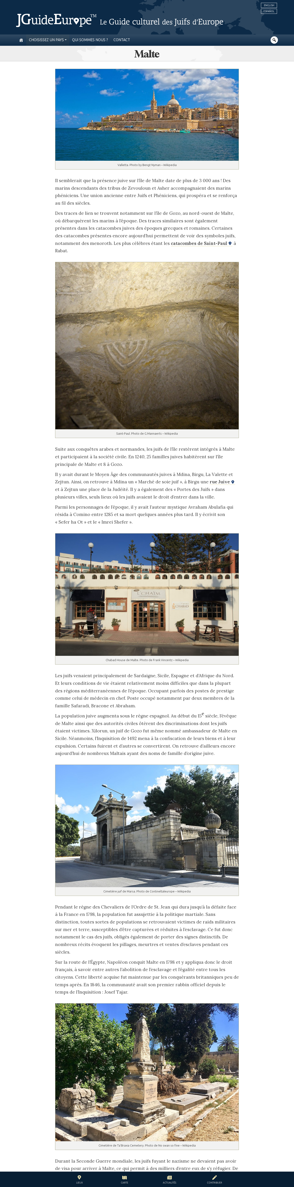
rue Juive (220, 482)
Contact (121, 40)
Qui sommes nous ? (90, 40)
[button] (79, 1180)
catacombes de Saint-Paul (199, 243)
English (269, 5)
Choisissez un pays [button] (46, 40)
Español (268, 11)
